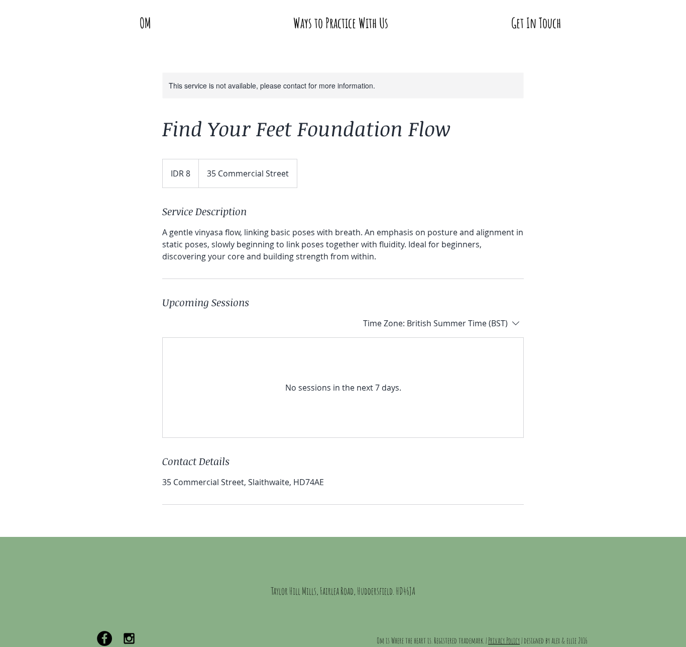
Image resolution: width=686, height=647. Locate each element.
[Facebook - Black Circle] (104, 638)
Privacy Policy (504, 640)
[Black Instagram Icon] (129, 638)
